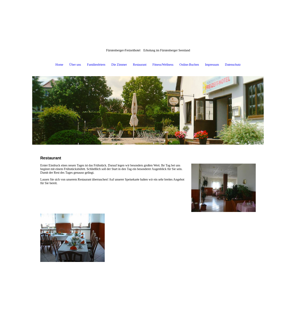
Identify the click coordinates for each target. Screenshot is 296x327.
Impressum (212, 64)
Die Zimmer (119, 64)
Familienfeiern (96, 64)
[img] (148, 110)
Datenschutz (233, 64)
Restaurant (139, 64)
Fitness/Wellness (162, 64)
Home (59, 64)
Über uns (75, 64)
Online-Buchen (189, 64)
